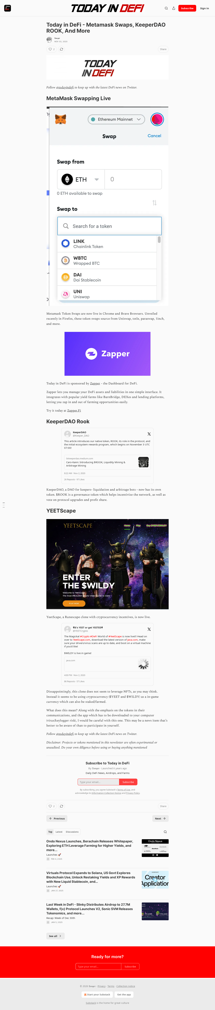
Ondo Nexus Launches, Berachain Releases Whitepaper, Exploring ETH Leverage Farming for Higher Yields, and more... (89, 845)
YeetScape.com (81, 639)
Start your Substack (98, 994)
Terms (111, 986)
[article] (107, 852)
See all (53, 936)
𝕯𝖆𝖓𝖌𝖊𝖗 (57, 38)
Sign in (204, 8)
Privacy (101, 986)
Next (158, 818)
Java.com (132, 639)
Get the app (124, 994)
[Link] (41, 98)
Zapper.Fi (74, 410)
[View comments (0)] (79, 863)
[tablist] (63, 831)
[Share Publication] (173, 8)
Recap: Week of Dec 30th (60, 918)
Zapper (95, 383)
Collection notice (125, 986)
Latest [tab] (59, 831)
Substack (91, 1002)
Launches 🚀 (53, 854)
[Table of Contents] (3, 505)
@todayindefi (65, 87)
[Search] (166, 8)
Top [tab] (50, 831)
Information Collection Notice (106, 793)
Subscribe (187, 8)
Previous (59, 818)
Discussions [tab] (72, 831)
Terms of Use (123, 789)
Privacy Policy (133, 793)
